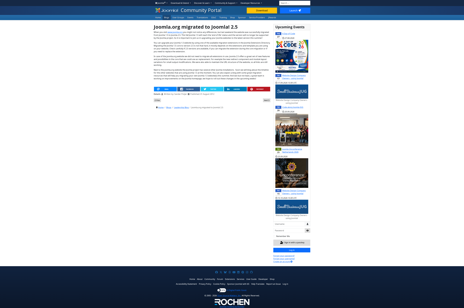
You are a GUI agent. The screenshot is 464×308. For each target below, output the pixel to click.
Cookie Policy (219, 284)
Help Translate (257, 284)
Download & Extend (180, 3)
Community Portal (200, 10)
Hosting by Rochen (232, 306)
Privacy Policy (205, 284)
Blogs (166, 17)
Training (223, 17)
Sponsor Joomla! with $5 (238, 284)
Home (158, 17)
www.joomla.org (175, 32)
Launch (293, 10)
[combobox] (294, 3)
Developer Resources (251, 3)
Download (262, 10)
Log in (292, 250)
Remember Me (283, 236)
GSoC (213, 17)
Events (190, 17)
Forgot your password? (284, 255)
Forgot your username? (284, 258)
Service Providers (257, 17)
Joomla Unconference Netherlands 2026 (292, 150)
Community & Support (225, 3)
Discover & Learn (202, 3)
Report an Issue (273, 284)
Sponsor (242, 17)
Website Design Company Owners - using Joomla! (294, 77)
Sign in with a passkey (294, 242)
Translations (202, 17)
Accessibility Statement (186, 284)
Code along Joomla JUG (292, 107)
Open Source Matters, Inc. (229, 295)
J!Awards (272, 17)
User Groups (178, 17)
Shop (232, 17)
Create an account (281, 261)
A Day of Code (288, 33)
